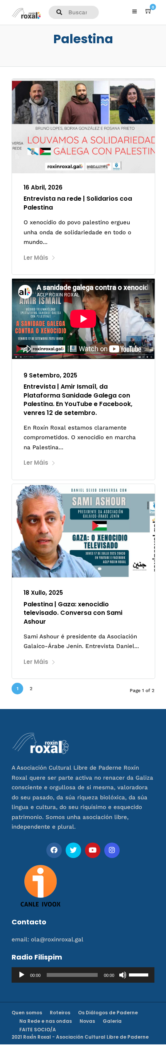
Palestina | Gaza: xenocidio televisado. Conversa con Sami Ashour (73, 613)
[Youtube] (92, 850)
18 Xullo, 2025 (43, 593)
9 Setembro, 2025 (50, 375)
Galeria (112, 1021)
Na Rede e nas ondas (45, 1021)
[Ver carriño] (148, 11)
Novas (87, 1021)
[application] (83, 975)
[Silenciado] (123, 975)
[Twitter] (73, 850)
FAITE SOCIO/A (37, 1029)
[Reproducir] (21, 975)
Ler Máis (36, 258)
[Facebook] (54, 850)
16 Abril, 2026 (43, 187)
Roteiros (60, 1012)
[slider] (140, 974)
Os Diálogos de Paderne (108, 1012)
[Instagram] (112, 850)
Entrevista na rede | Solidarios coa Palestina (78, 203)
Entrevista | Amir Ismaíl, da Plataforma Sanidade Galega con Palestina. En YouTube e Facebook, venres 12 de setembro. (78, 399)
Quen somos (27, 1012)
